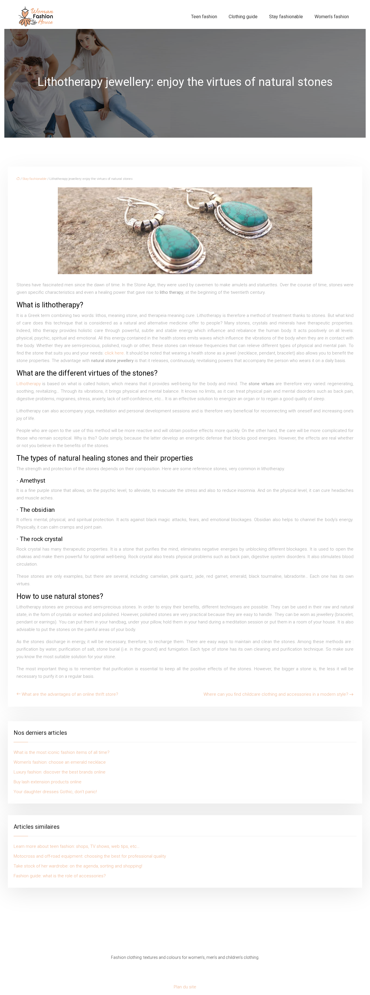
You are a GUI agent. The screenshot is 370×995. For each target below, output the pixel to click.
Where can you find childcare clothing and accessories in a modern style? (276, 694)
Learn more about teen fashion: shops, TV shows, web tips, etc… (77, 846)
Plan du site (185, 987)
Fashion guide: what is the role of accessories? (60, 875)
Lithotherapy (29, 383)
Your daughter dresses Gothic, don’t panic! (55, 791)
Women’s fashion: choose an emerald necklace (60, 762)
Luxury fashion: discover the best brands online (60, 772)
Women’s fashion (331, 16)
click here (114, 353)
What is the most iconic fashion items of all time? (62, 752)
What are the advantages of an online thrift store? (70, 694)
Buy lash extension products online (48, 781)
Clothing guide (243, 16)
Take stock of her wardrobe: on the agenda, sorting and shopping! (78, 866)
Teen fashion (204, 16)
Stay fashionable (286, 16)
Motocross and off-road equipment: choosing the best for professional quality (90, 856)
